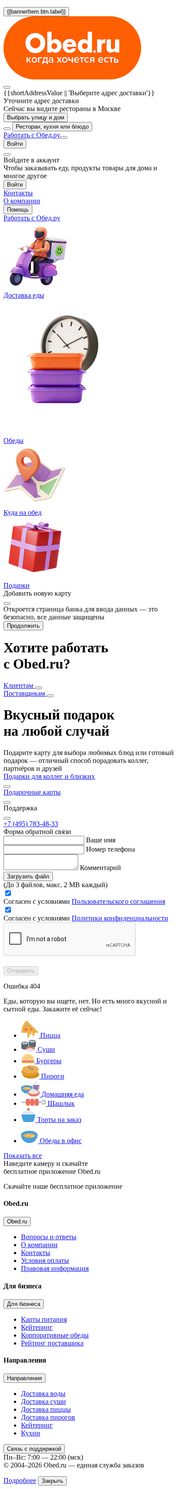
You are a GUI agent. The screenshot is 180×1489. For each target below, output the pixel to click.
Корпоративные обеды (55, 1335)
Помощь (18, 209)
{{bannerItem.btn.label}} (36, 11)
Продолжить (23, 625)
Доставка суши (43, 1401)
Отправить (21, 970)
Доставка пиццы (46, 1409)
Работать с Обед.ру (31, 135)
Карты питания (44, 1319)
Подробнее (19, 1480)
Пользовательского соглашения (118, 901)
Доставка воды (43, 1393)
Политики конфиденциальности (120, 918)
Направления (24, 1378)
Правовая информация (55, 1268)
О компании (39, 1244)
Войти (15, 143)
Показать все (22, 1155)
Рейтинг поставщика (52, 1343)
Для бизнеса (23, 1304)
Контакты (35, 1252)
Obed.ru (17, 1221)
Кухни (30, 1433)
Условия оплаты (45, 1260)
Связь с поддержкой (34, 1449)
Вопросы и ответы (48, 1237)
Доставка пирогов (48, 1417)
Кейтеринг (37, 1327)
